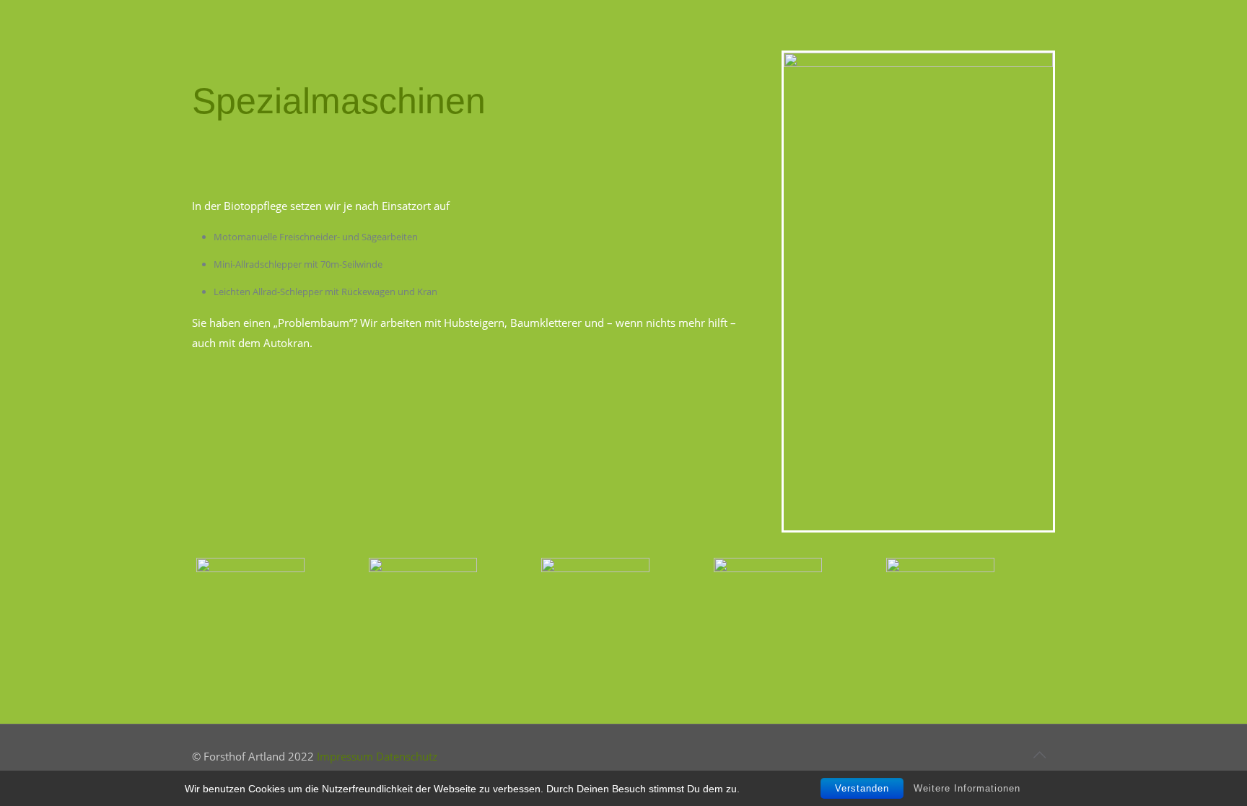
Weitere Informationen (967, 788)
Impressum (345, 756)
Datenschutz (406, 756)
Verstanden (862, 788)
